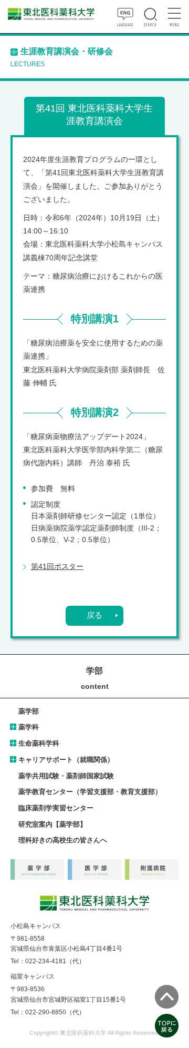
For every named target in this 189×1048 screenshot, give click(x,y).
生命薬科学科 (38, 743)
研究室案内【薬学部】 (52, 824)
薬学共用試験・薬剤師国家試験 (66, 776)
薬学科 (28, 727)
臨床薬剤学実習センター (55, 808)
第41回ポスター (57, 566)
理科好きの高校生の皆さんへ (62, 840)
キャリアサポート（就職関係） (66, 760)
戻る (94, 615)
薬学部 (28, 711)
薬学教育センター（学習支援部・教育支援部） (90, 792)
